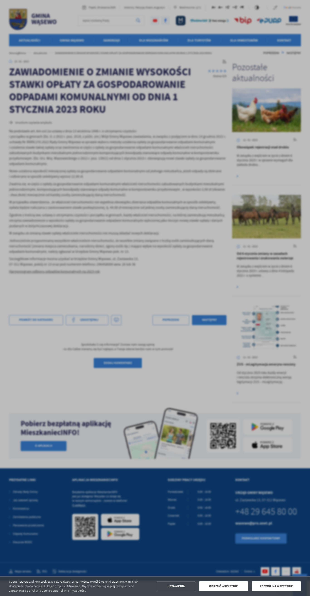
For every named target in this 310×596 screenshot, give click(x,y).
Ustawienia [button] (176, 586)
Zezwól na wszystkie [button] (276, 586)
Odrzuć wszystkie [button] (223, 586)
